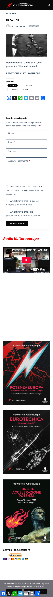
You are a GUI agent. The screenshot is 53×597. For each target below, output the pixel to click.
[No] (49, 588)
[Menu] (43, 5)
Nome (12, 133)
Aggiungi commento (19, 161)
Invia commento (17, 223)
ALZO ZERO (11, 14)
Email (11, 142)
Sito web (12, 151)
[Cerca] (49, 5)
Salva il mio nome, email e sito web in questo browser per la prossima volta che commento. (24, 190)
